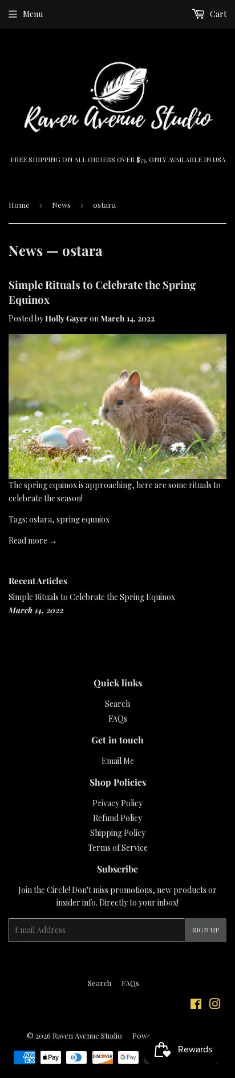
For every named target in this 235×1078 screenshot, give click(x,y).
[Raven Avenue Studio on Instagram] (215, 1005)
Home (19, 205)
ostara (40, 519)
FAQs (117, 718)
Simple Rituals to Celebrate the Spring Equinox (92, 597)
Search (117, 703)
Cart (217, 14)
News (61, 205)
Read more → (33, 540)
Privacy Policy (117, 803)
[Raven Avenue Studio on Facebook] (196, 1005)
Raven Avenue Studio (87, 1035)
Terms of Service (118, 847)
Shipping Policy (117, 832)
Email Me (118, 760)
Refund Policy (117, 817)
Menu (33, 14)
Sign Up (205, 929)
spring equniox (83, 519)
